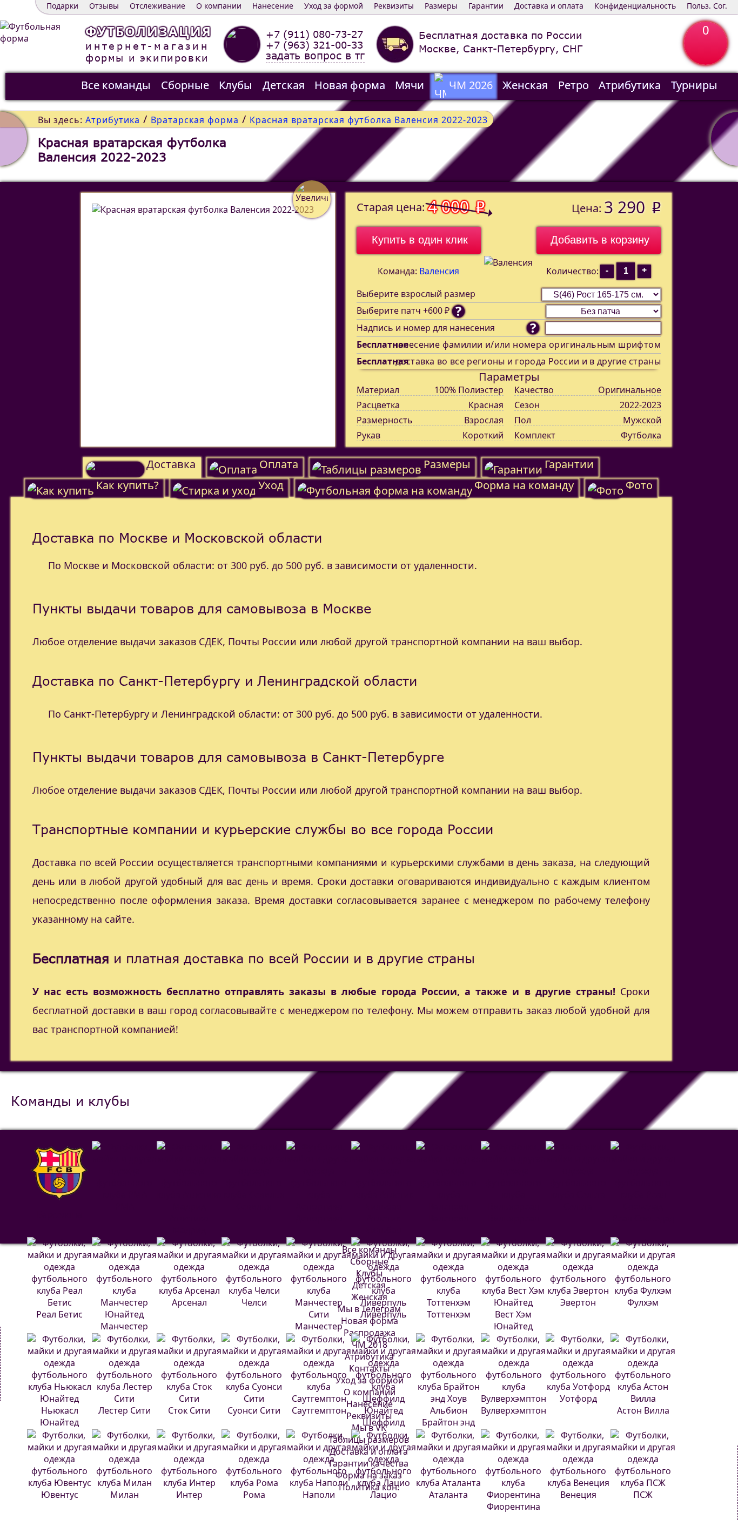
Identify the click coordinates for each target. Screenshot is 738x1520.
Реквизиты (394, 6)
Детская (284, 85)
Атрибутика (630, 85)
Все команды (116, 85)
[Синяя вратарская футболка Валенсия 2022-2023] (724, 139)
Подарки (62, 6)
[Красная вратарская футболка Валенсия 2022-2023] (208, 320)
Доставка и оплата (548, 6)
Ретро (573, 85)
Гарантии (486, 6)
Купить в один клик (420, 240)
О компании (218, 6)
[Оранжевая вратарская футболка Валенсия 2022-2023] (13, 139)
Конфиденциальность (635, 6)
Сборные (185, 85)
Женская (525, 85)
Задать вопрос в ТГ (315, 56)
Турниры (694, 85)
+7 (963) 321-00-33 (314, 44)
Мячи (409, 85)
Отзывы (104, 6)
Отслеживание (157, 6)
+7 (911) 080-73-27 (314, 34)
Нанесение (272, 6)
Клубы (235, 85)
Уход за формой (333, 6)
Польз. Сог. (707, 6)
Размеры (441, 6)
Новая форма (349, 85)
